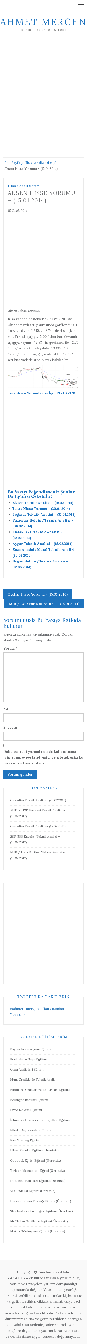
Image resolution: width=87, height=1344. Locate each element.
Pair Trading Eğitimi (25, 1140)
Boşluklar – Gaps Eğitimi (28, 1059)
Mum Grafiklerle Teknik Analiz (33, 1079)
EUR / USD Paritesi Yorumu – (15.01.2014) (44, 603)
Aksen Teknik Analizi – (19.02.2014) (42, 503)
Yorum (10, 648)
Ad (5, 709)
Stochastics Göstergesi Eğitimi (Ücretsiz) (41, 1211)
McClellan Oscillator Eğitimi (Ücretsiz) (39, 1221)
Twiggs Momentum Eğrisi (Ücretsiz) (37, 1171)
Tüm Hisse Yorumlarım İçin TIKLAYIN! (41, 393)
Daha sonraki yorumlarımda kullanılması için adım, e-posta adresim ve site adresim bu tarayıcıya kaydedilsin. (43, 757)
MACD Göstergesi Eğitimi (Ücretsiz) (37, 1231)
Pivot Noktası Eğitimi (26, 1110)
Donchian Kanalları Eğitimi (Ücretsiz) (38, 1181)
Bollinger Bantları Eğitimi (29, 1100)
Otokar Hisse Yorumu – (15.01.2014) (38, 594)
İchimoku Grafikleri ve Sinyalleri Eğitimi (40, 1120)
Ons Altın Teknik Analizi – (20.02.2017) (38, 800)
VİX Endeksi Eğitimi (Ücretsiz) (32, 1191)
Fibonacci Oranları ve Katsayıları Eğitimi (40, 1090)
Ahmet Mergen (43, 21)
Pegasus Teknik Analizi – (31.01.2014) (43, 514)
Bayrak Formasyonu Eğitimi (30, 1049)
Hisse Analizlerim (24, 186)
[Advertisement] (43, 100)
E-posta (10, 727)
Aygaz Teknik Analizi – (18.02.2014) (42, 544)
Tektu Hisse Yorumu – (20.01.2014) (41, 508)
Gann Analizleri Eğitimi (27, 1069)
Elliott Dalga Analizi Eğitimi (30, 1130)
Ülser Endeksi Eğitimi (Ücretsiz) (34, 1150)
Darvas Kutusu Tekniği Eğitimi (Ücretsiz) (40, 1201)
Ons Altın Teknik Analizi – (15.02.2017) (38, 826)
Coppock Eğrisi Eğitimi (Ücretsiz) (35, 1160)
